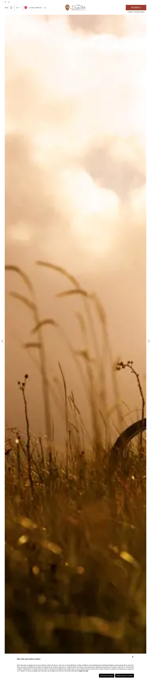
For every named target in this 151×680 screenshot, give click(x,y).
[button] (2, 341)
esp (17, 8)
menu (6, 8)
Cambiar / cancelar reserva (136, 12)
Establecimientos (35, 8)
